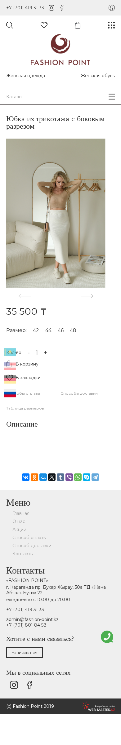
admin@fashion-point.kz (32, 619)
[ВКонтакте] (25, 477)
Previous (25, 296)
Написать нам (24, 652)
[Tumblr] (60, 477)
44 (48, 330)
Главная (20, 513)
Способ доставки (32, 545)
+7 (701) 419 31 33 (25, 8)
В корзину (27, 364)
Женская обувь (98, 75)
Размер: (16, 330)
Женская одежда (25, 75)
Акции (19, 529)
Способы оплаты (23, 393)
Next (87, 296)
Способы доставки (79, 393)
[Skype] (86, 477)
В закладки (28, 377)
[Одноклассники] (34, 477)
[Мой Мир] (43, 477)
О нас (18, 521)
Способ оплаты (29, 537)
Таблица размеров (25, 408)
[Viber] (69, 477)
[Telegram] (95, 477)
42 (36, 330)
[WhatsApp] (78, 477)
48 (73, 330)
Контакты (23, 554)
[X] (52, 477)
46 (61, 330)
